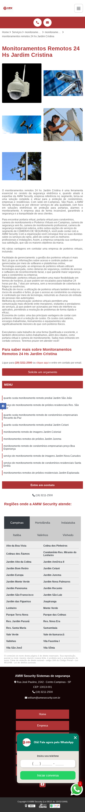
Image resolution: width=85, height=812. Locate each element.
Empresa (42, 725)
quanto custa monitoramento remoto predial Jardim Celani (36, 424)
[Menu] (78, 8)
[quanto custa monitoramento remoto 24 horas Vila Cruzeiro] (21, 124)
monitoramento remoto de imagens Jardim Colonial (32, 431)
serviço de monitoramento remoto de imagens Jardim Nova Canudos (42, 455)
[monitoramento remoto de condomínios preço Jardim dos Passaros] (21, 83)
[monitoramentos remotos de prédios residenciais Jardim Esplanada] (21, 166)
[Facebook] (42, 784)
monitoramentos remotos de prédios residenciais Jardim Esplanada (41, 472)
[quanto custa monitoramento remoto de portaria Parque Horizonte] (63, 124)
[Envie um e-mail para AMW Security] (47, 22)
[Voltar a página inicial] (8, 8)
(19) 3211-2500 (24, 362)
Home (42, 714)
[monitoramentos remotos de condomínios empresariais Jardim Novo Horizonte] (63, 83)
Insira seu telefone (48, 756)
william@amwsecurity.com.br (43, 697)
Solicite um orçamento (42, 372)
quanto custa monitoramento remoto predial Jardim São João (38, 398)
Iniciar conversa (48, 775)
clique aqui (42, 362)
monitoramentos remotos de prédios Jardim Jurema (32, 439)
